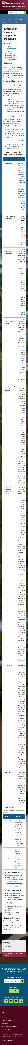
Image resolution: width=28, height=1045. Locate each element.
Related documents (12, 57)
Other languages (6, 1029)
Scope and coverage (12, 48)
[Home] (14, 4)
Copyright (4, 1015)
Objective (9, 46)
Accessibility (5, 1023)
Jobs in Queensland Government (10, 1026)
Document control (11, 59)
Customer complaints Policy (14, 893)
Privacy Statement (9, 950)
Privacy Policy (8, 946)
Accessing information (12, 19)
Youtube (16, 1001)
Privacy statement (6, 1017)
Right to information (6, 1020)
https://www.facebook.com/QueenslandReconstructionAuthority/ (6, 1001)
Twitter (21, 1001)
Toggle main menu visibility (2, 12)
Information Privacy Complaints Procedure (13, 954)
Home (3, 19)
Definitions (9, 53)
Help (18, 8)
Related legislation (11, 55)
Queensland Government (8, 1040)
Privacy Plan (10, 910)
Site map (6, 8)
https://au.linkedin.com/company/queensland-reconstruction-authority (11, 1001)
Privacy (22, 19)
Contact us (12, 8)
